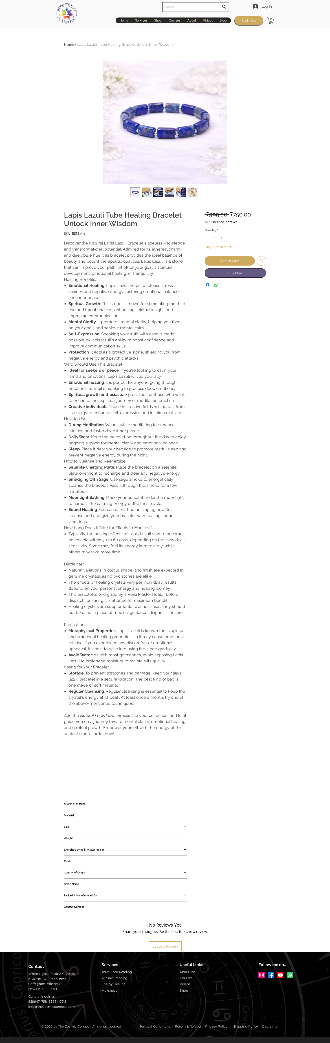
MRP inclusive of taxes (221, 222)
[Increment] (222, 238)
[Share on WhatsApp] (216, 285)
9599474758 (37, 1001)
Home (69, 44)
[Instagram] (261, 975)
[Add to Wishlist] (261, 261)
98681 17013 (57, 1001)
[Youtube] (280, 975)
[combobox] (195, 7)
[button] (271, 20)
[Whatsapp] (290, 975)
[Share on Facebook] (207, 285)
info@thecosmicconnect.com (51, 1007)
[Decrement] (208, 238)
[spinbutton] (215, 238)
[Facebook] (271, 975)
